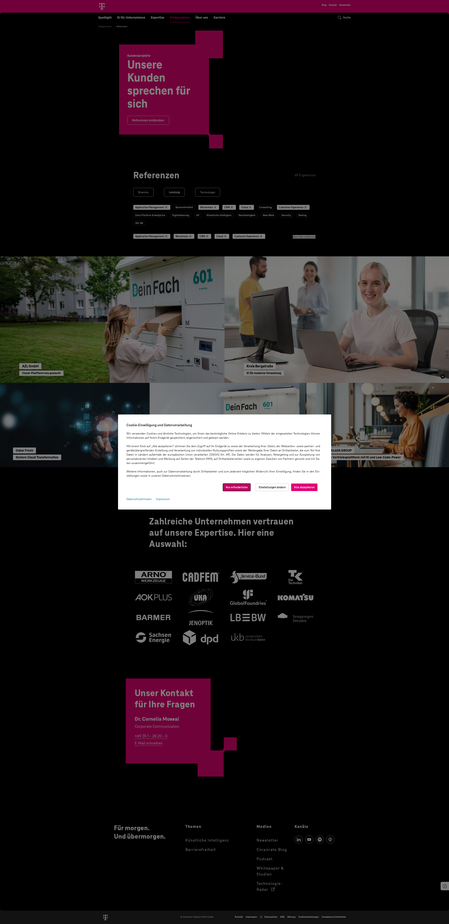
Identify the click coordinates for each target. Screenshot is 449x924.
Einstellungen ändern (272, 487)
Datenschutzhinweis (139, 499)
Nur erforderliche (237, 487)
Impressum (163, 499)
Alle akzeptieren (304, 487)
